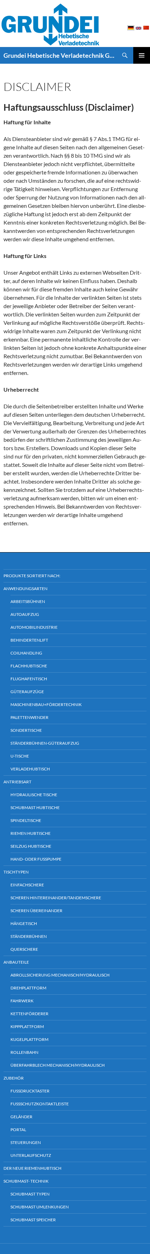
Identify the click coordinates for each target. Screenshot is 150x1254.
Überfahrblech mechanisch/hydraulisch (57, 1065)
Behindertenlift (29, 640)
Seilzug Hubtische (30, 846)
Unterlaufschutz (30, 1155)
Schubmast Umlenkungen (39, 1206)
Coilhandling (26, 653)
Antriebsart (17, 781)
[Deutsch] (131, 27)
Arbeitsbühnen (27, 601)
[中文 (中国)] (146, 27)
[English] (138, 27)
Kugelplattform (29, 1039)
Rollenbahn (24, 1052)
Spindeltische (25, 820)
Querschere (24, 949)
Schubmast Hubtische (35, 807)
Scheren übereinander (36, 910)
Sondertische (26, 730)
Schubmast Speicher (33, 1219)
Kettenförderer (29, 1013)
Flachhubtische (28, 665)
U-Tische (19, 756)
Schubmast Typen (30, 1194)
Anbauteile (16, 962)
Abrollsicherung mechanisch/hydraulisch (60, 975)
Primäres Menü (141, 55)
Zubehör (13, 1078)
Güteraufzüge (27, 691)
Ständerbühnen (28, 936)
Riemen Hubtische (30, 833)
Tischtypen (16, 872)
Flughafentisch (28, 678)
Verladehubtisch (30, 768)
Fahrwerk (21, 1000)
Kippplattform (27, 1026)
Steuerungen (25, 1142)
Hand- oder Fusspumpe (35, 859)
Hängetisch (23, 923)
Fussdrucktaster (30, 1091)
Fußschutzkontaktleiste (39, 1103)
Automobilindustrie (34, 627)
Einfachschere (27, 884)
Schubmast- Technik (25, 1181)
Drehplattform (28, 987)
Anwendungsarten (25, 588)
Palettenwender (29, 717)
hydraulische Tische (33, 794)
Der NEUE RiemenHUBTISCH (32, 1168)
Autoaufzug (24, 614)
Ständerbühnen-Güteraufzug (44, 743)
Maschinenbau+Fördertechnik (46, 704)
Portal (18, 1129)
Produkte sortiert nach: (31, 575)
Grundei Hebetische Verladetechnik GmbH (60, 55)
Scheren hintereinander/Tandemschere (55, 897)
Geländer (21, 1116)
